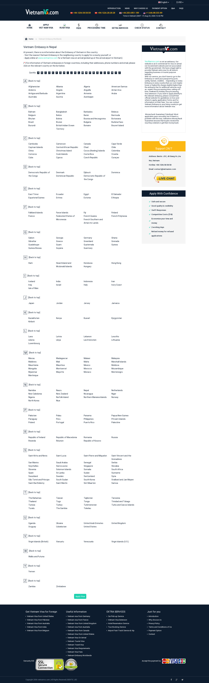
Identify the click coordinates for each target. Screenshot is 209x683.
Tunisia (31, 505)
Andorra (32, 90)
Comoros (32, 154)
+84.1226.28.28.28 (106, 13)
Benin (86, 115)
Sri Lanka (60, 473)
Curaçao (115, 157)
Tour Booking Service (117, 627)
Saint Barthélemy (36, 483)
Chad (86, 147)
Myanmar (32, 372)
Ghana (114, 238)
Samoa (114, 483)
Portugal (60, 422)
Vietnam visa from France (78, 620)
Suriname (115, 473)
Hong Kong (116, 263)
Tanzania (115, 498)
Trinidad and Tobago (120, 501)
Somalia (87, 469)
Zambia (31, 586)
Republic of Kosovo (92, 441)
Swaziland (33, 476)
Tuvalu (31, 508)
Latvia (59, 336)
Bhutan (31, 118)
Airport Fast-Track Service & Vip (121, 630)
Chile (113, 147)
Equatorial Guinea (36, 198)
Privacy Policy (154, 623)
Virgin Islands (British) (38, 541)
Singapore (88, 466)
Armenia (87, 93)
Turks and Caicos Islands (122, 505)
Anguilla (87, 90)
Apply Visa (80, 596)
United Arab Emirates (93, 523)
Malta (86, 362)
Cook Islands (62, 154)
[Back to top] (34, 81)
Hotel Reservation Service (118, 623)
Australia (32, 97)
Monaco (87, 372)
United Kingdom (118, 523)
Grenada (115, 241)
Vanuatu (60, 541)
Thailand (32, 501)
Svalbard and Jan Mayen (122, 479)
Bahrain (31, 112)
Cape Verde (116, 144)
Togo (58, 501)
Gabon (31, 238)
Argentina (60, 93)
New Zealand (62, 394)
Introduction (154, 616)
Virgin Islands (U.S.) (120, 541)
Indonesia (88, 281)
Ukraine (59, 523)
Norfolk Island (62, 397)
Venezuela (88, 541)
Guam (59, 245)
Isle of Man (33, 288)
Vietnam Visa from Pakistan (38, 620)
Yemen (31, 571)
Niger (113, 394)
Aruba (114, 93)
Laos (30, 336)
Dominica (115, 172)
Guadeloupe (33, 245)
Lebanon (88, 336)
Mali (58, 362)
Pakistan (32, 415)
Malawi (87, 358)
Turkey (59, 505)
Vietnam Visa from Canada (78, 630)
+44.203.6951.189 (130, 13)
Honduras (88, 263)
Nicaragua (88, 394)
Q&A (173, 8)
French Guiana (90, 216)
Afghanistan (34, 86)
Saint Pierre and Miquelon (95, 456)
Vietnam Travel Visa (76, 645)
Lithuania (115, 340)
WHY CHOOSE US (141, 8)
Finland (114, 212)
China (31, 151)
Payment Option (155, 630)
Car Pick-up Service (116, 616)
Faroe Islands (62, 212)
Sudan (87, 473)
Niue (58, 400)
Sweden (60, 476)
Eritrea (59, 198)
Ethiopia (115, 198)
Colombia (115, 151)
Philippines (89, 419)
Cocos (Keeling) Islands (94, 151)
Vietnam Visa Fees (75, 652)
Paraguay (32, 419)
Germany (88, 238)
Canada (87, 144)
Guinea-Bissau (35, 248)
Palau (58, 415)
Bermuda (115, 115)
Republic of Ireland (36, 437)
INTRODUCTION (114, 8)
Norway (114, 397)
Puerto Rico (89, 422)
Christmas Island (64, 151)
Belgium (32, 115)
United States (90, 526)
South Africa (117, 469)
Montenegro (117, 372)
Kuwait (87, 318)
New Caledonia (35, 394)
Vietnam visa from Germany (79, 616)
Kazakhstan (33, 318)
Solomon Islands (63, 469)
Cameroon (61, 144)
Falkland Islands (35, 212)
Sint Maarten (90, 483)
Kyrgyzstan (116, 318)
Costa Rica (89, 154)
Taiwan (59, 498)
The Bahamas (34, 498)
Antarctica (116, 90)
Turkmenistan (90, 505)
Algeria (87, 86)
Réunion (60, 441)
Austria (59, 97)
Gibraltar (32, 241)
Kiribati (31, 321)
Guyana (59, 248)
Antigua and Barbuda (37, 93)
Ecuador (60, 194)
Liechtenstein (90, 340)
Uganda (31, 523)
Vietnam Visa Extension (117, 620)
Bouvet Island (117, 125)
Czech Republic (91, 157)
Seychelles (33, 466)
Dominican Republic (65, 176)
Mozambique (117, 368)
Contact (152, 634)
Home (31, 39)
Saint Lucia (61, 456)
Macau (31, 358)
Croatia (114, 154)
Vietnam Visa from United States (40, 616)
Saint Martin (61, 483)
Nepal (86, 390)
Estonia (87, 198)
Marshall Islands (118, 362)
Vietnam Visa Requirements (79, 648)
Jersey (87, 303)
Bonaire (87, 125)
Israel (58, 285)
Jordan (59, 303)
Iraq (30, 285)
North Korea (33, 400)
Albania (59, 86)
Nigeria (31, 397)
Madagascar (62, 358)
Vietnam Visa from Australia (38, 623)
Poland (31, 422)
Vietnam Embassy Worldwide (50, 39)
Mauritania (33, 365)
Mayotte (60, 372)
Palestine (115, 422)
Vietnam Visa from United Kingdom (82, 623)
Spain (31, 473)
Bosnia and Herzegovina (95, 118)
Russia (114, 437)
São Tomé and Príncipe (38, 479)
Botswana (116, 118)
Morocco (88, 368)
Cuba (30, 157)
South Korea (89, 479)
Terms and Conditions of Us (160, 627)
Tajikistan (88, 498)
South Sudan (62, 479)
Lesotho (115, 336)
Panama (87, 415)
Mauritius (60, 365)
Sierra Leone (62, 466)
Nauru (59, 390)
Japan (31, 303)
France (31, 216)
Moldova (115, 365)
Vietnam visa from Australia (79, 627)
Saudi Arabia (62, 462)
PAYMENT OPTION (159, 8)
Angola (59, 90)
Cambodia (33, 144)
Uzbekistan (61, 526)
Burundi (31, 125)
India (58, 281)
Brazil (31, 122)
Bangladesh (61, 112)
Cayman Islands (35, 147)
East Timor (33, 194)
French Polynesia (119, 216)
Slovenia (32, 469)
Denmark (60, 172)
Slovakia (115, 466)
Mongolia (32, 368)
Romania (88, 437)
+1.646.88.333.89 (154, 13)
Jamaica (115, 303)
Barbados (88, 112)
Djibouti (87, 172)
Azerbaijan (88, 97)
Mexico (87, 365)
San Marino (33, 462)
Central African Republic (67, 147)
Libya (58, 340)
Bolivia (59, 118)
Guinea (114, 245)
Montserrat (61, 368)
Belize (59, 115)
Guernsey (88, 248)
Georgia (59, 238)
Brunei (59, 122)
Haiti (30, 263)
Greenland (88, 241)
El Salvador (116, 194)
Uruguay (32, 526)
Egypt (86, 194)
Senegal (87, 462)
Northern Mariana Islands (95, 397)
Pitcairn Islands (118, 419)
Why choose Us (155, 620)
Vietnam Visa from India (36, 627)
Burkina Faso (117, 122)
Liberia (31, 340)
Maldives (32, 362)
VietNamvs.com (152, 61)
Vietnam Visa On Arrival (77, 638)
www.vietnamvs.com (47, 58)
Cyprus (59, 157)
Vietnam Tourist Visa (76, 641)
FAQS (181, 8)
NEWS (127, 8)
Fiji (85, 212)
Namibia (32, 390)
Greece (59, 241)
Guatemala (89, 245)
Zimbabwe (61, 586)
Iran (113, 281)
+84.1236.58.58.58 (82, 13)
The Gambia (61, 508)
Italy (86, 285)
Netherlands (117, 390)
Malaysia (115, 358)
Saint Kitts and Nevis (37, 456)
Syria (113, 476)
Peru (58, 419)
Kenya (59, 318)
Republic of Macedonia (66, 437)
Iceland (31, 281)
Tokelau (87, 508)
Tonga (87, 501)
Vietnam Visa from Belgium (38, 630)
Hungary (87, 266)
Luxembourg (34, 343)
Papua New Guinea (119, 415)
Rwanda (32, 441)
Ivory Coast (116, 285)
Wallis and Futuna (36, 556)
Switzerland (89, 476)
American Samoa (119, 86)
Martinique (33, 375)
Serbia (114, 462)
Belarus (114, 112)
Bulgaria (87, 122)
